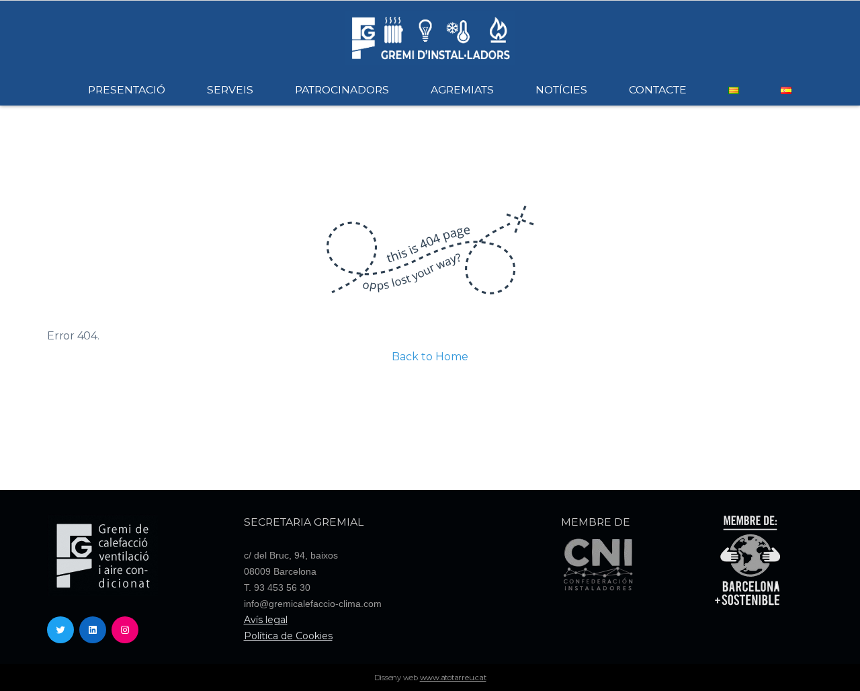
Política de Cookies (288, 636)
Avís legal (266, 620)
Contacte (658, 89)
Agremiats (462, 89)
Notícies (561, 89)
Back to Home (430, 356)
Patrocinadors (342, 89)
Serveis (230, 89)
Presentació (126, 89)
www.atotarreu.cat (453, 677)
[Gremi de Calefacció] (430, 37)
